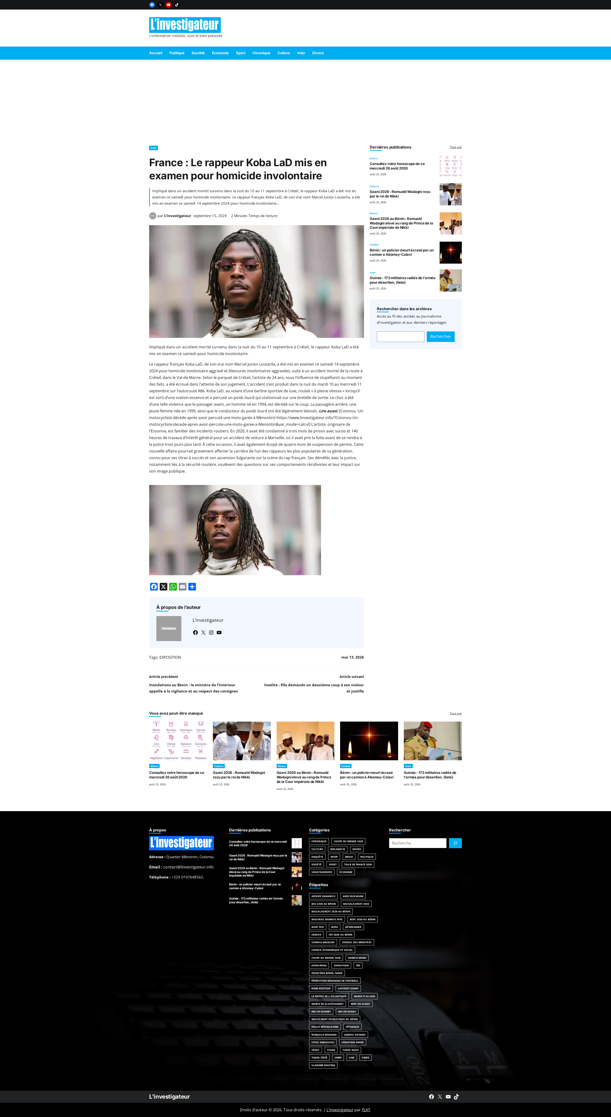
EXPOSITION (170, 657)
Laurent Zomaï (348, 988)
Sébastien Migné (353, 1042)
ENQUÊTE (317, 856)
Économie (346, 872)
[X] (160, 5)
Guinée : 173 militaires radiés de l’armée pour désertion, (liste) (403, 280)
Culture (374, 186)
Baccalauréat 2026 (356, 903)
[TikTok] (177, 5)
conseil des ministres (357, 942)
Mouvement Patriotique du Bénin (334, 1019)
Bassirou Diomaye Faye (326, 919)
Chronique (319, 841)
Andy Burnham (353, 896)
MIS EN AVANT (347, 1011)
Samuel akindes (355, 1034)
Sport (333, 864)
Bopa (334, 927)
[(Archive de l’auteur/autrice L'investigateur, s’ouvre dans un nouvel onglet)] (152, 218)
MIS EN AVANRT (321, 1011)
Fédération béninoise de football (334, 980)
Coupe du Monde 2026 (348, 841)
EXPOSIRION (319, 965)
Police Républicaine (324, 1026)
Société (374, 244)
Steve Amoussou (322, 1042)
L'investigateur (169, 1096)
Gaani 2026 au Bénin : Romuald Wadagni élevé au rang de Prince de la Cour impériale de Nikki (401, 223)
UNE (351, 1057)
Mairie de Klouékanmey (327, 1003)
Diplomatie (337, 849)
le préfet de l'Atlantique (329, 996)
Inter (154, 147)
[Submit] (455, 843)
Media (349, 856)
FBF (358, 965)
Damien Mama (357, 957)
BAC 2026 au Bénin (323, 903)
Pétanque (352, 1026)
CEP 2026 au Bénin (341, 934)
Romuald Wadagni (324, 1034)
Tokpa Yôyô (319, 1057)
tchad (331, 1050)
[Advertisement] (305, 100)
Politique (367, 856)
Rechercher (440, 336)
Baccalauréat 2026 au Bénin (330, 911)
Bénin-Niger (353, 927)
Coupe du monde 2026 (326, 957)
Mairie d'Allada (364, 996)
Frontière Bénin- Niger (326, 973)
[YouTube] (168, 5)
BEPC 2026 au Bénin (362, 919)
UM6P (338, 1057)
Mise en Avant (360, 1003)
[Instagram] (211, 632)
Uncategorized (321, 872)
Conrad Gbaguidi (323, 942)
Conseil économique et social (332, 950)
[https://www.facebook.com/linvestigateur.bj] (431, 1097)
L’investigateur (177, 215)
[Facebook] (152, 5)
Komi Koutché (321, 988)
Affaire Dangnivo (323, 896)
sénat (315, 1050)
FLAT (366, 1109)
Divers (373, 158)
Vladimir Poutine (323, 1065)
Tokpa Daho (350, 1050)
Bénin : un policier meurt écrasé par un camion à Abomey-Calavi (401, 252)
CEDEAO (316, 934)
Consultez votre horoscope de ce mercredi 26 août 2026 (397, 166)
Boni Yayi (317, 927)
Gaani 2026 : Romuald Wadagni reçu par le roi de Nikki (239, 775)
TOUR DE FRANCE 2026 (358, 864)
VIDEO (365, 1057)
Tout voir (456, 147)
